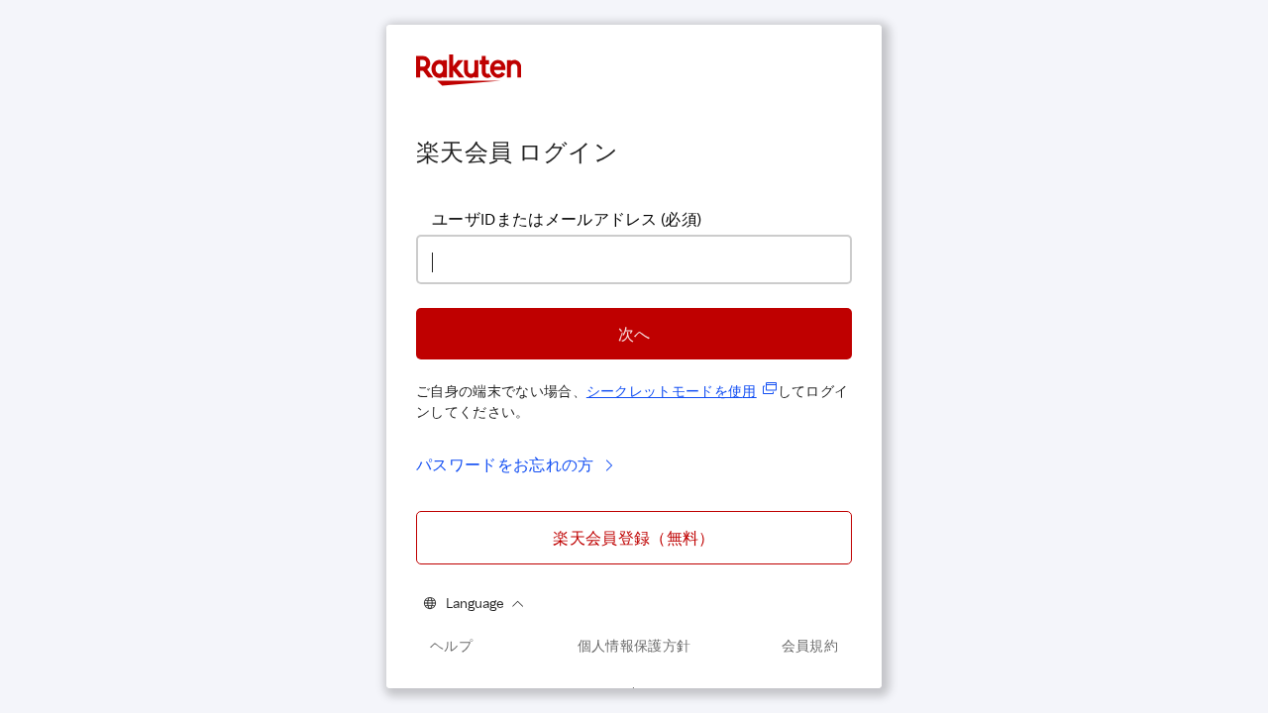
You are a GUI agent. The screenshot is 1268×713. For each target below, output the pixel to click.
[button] (634, 333)
